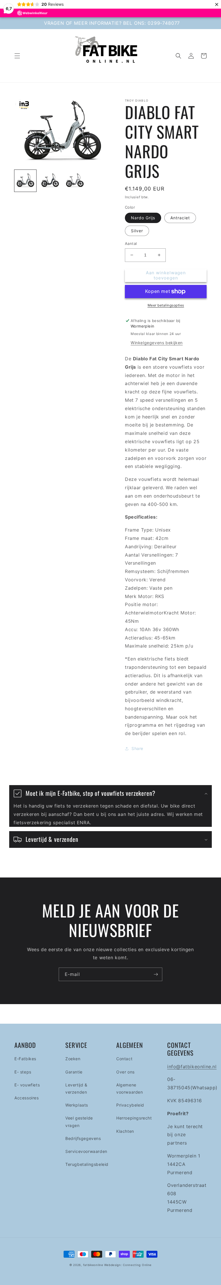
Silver (137, 230)
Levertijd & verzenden (76, 1088)
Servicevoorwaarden (86, 1151)
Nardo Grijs (143, 217)
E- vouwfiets (27, 1084)
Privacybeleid (130, 1105)
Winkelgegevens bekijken (157, 342)
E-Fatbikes (25, 1058)
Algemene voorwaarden (129, 1088)
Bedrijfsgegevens (83, 1138)
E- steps (22, 1071)
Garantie (74, 1071)
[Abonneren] (155, 974)
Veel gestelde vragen (79, 1121)
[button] (17, 56)
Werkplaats (76, 1105)
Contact (124, 1058)
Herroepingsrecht (134, 1117)
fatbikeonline (93, 1265)
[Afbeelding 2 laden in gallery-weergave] (50, 181)
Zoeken (73, 1058)
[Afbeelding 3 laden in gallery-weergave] (75, 181)
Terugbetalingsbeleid (86, 1164)
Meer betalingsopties (166, 305)
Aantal (131, 243)
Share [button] (137, 748)
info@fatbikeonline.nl (192, 1066)
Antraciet (180, 217)
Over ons (125, 1071)
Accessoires (26, 1097)
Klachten (125, 1131)
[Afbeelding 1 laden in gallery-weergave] (25, 181)
